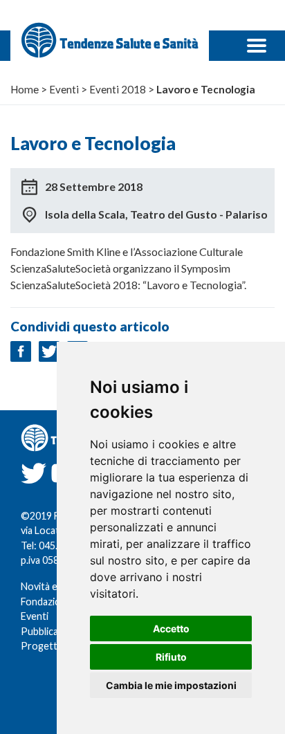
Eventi (34, 616)
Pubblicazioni (50, 631)
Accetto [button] (171, 628)
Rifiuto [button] (171, 657)
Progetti (40, 646)
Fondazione (46, 601)
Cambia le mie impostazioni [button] (171, 685)
